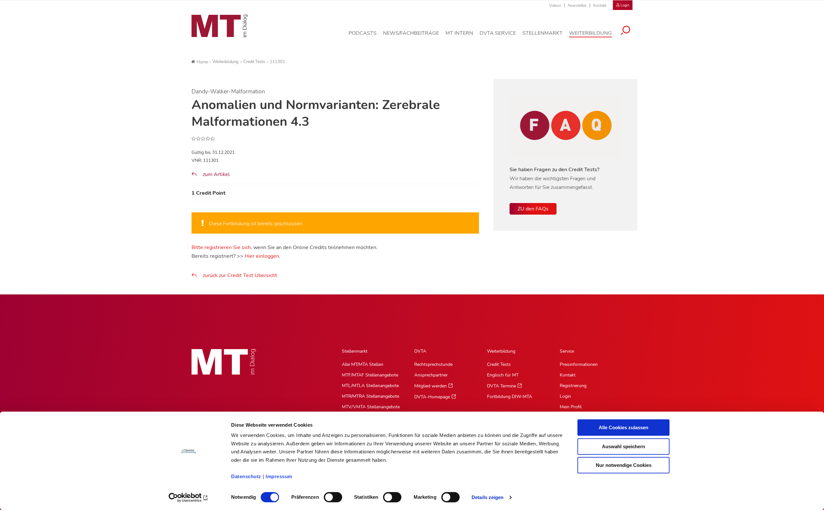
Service (567, 351)
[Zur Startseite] (220, 26)
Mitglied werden (430, 386)
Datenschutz (246, 476)
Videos (555, 5)
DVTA (420, 351)
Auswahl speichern (623, 446)
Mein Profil (571, 407)
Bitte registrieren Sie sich (221, 247)
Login (565, 396)
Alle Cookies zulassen (623, 427)
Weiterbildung (501, 351)
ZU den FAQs (533, 208)
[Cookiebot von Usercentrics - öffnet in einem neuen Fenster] (188, 497)
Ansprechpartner (431, 375)
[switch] (327, 495)
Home (202, 62)
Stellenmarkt (355, 351)
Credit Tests (499, 364)
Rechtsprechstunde (433, 364)
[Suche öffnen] (625, 31)
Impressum (279, 476)
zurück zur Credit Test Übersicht (240, 275)
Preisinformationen (579, 364)
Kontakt (599, 5)
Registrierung (573, 386)
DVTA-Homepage (432, 397)
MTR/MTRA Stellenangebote (370, 396)
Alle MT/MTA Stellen (362, 364)
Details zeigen (487, 497)
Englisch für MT (503, 375)
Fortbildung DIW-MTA (509, 397)
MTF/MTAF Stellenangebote (370, 375)
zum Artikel (215, 174)
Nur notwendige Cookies (623, 465)
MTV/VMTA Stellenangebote (371, 407)
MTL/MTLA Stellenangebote (370, 386)
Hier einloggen (262, 256)
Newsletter (577, 5)
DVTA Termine (501, 386)
